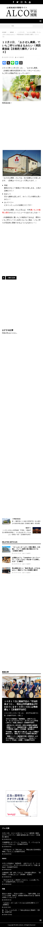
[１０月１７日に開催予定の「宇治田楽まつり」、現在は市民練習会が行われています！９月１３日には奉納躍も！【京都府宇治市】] (21, 697)
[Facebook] (13, 2)
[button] (40, 21)
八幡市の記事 (11, 278)
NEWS (4, 858)
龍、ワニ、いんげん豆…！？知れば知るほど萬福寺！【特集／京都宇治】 (21, 911)
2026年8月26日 (7, 884)
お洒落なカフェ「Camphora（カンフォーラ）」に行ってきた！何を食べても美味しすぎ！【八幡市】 (26, 559)
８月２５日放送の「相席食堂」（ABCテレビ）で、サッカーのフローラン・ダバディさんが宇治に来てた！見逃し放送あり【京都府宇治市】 (22, 721)
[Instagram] (21, 2)
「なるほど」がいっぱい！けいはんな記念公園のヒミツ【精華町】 (20, 904)
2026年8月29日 (7, 869)
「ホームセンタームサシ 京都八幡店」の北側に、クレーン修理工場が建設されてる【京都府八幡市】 (26, 549)
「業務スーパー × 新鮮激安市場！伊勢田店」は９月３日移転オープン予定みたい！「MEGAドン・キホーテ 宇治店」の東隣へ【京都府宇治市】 (22, 738)
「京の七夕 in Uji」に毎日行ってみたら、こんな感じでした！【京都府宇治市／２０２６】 (20, 881)
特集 (3, 889)
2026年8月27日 (7, 877)
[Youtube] (30, 2)
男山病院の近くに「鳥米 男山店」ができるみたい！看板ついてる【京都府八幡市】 (26, 569)
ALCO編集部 (20, 57)
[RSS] (25, 2)
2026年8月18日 (7, 854)
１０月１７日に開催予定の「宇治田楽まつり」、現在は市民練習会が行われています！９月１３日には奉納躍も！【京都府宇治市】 (21, 705)
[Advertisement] (21, 127)
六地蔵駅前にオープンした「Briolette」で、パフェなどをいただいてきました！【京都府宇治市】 (21, 843)
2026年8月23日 (7, 839)
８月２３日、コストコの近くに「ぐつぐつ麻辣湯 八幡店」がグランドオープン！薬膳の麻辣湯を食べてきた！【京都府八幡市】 (21, 835)
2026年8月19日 (7, 846)
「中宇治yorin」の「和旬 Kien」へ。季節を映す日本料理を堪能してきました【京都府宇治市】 (21, 850)
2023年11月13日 (9, 57)
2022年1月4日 (7, 907)
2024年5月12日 (7, 900)
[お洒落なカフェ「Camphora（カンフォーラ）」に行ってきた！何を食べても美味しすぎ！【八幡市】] (6, 560)
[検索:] (21, 26)
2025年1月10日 (17, 553)
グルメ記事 (5, 828)
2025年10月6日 (17, 572)
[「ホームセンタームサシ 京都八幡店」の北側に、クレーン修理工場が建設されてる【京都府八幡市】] (6, 549)
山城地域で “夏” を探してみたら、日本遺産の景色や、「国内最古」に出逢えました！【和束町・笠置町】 (21, 873)
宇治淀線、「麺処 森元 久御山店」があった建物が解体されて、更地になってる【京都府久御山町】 (22, 733)
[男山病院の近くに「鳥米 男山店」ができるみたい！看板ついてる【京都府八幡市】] (6, 570)
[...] (22, 715)
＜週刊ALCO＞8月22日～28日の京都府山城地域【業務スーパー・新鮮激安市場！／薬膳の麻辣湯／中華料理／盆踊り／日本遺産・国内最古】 (22, 727)
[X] (17, 2)
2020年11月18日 (8, 914)
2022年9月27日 (17, 564)
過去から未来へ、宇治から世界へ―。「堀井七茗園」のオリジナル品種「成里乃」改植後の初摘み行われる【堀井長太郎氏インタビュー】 (21, 895)
